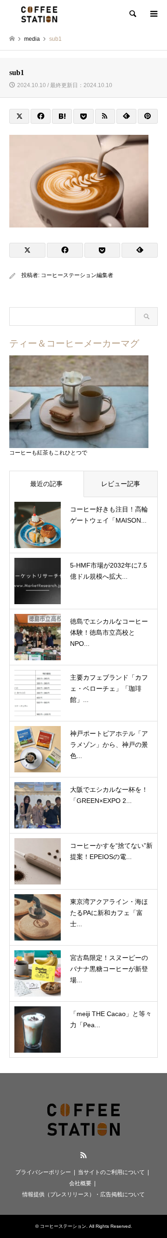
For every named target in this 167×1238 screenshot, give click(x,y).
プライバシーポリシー (43, 1172)
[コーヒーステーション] (39, 14)
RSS (83, 1155)
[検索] (132, 14)
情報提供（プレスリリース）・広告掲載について (83, 1194)
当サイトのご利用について (111, 1172)
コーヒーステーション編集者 (77, 275)
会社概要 (80, 1183)
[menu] (153, 14)
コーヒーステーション (63, 1226)
